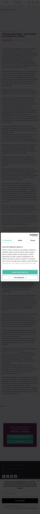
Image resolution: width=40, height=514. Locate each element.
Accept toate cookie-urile (20, 272)
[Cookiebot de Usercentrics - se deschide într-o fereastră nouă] (30, 235)
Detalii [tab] (20, 240)
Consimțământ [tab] (7, 240)
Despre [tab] (33, 240)
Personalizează (19, 277)
